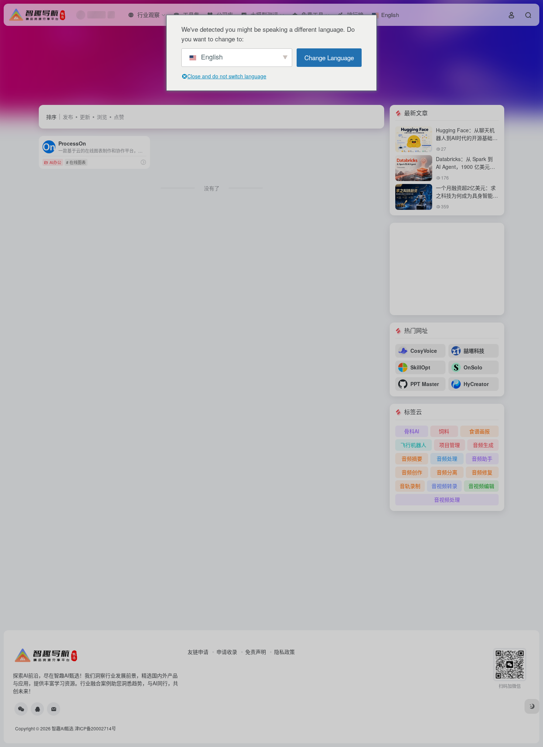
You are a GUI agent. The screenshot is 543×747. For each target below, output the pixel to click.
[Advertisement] (447, 269)
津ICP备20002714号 (95, 728)
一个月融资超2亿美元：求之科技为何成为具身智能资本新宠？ (467, 195)
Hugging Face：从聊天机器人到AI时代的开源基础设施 (467, 137)
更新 (85, 116)
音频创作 (412, 472)
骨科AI (411, 431)
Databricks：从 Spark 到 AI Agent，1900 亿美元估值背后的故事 (465, 166)
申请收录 (226, 651)
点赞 (119, 116)
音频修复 (482, 472)
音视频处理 (447, 499)
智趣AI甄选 (63, 728)
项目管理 (449, 444)
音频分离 (447, 472)
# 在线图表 (76, 162)
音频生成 (483, 444)
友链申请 (198, 651)
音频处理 (447, 458)
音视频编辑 (481, 486)
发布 (68, 116)
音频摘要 (412, 458)
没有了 (211, 188)
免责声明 (255, 651)
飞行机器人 (413, 444)
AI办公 (55, 162)
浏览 (102, 116)
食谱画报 (479, 431)
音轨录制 (410, 486)
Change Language (329, 57)
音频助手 (482, 458)
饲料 (444, 431)
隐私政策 (284, 651)
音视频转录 (444, 486)
